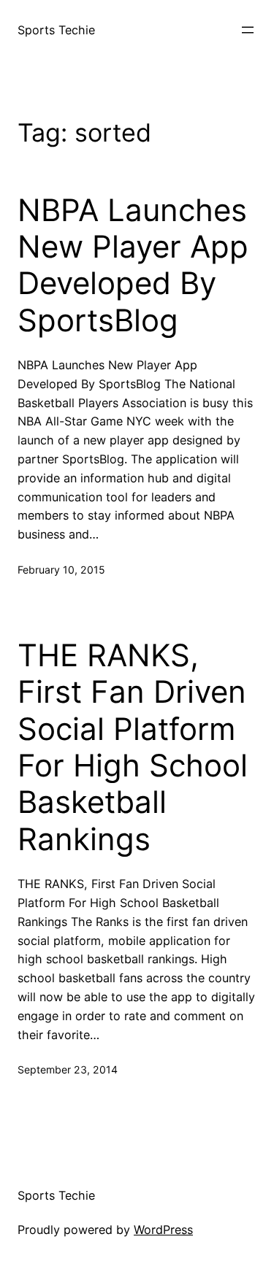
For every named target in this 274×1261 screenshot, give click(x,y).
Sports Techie (56, 30)
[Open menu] (247, 30)
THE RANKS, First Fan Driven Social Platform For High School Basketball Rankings (133, 747)
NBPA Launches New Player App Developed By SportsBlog (133, 265)
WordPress (163, 1229)
